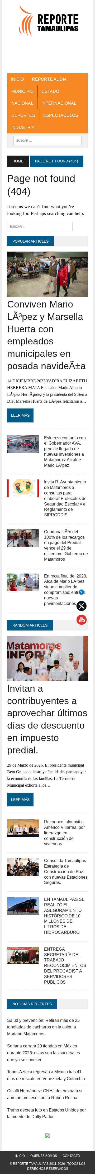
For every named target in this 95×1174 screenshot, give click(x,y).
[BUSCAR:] (47, 140)
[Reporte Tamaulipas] (47, 23)
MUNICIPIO (22, 91)
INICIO (17, 79)
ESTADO (50, 91)
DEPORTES (23, 115)
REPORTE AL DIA (49, 79)
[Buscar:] (40, 226)
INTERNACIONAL (58, 103)
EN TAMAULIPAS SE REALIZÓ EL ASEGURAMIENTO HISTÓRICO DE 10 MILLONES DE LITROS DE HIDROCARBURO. (64, 916)
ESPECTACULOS (60, 115)
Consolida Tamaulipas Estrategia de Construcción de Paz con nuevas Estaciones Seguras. (66, 871)
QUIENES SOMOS (43, 1156)
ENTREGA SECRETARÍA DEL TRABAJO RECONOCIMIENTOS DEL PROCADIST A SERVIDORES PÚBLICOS (65, 965)
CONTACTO (71, 1156)
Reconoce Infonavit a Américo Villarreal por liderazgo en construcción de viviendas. (64, 833)
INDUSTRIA (23, 127)
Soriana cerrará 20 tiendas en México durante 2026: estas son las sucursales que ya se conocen (43, 1053)
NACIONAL (22, 103)
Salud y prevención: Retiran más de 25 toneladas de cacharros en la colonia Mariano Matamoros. (43, 1027)
